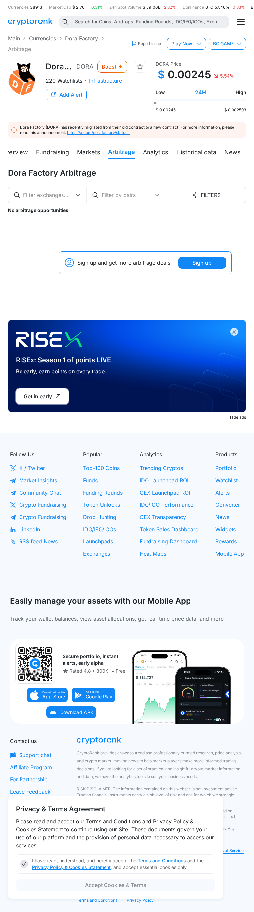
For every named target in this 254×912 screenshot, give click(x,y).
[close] (234, 332)
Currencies (42, 38)
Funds (90, 480)
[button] (47, 695)
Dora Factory (81, 38)
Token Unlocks (101, 504)
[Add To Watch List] (140, 67)
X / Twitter (32, 468)
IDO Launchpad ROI (164, 480)
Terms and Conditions (97, 900)
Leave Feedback (30, 791)
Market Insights (38, 480)
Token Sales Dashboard (169, 529)
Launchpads (98, 541)
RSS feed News (38, 541)
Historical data (196, 152)
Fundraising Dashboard (168, 541)
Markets (88, 152)
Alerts (222, 492)
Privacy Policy (140, 900)
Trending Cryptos (161, 468)
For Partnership (29, 779)
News (232, 152)
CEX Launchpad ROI (165, 492)
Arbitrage (121, 151)
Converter (227, 504)
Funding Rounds (103, 492)
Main (14, 38)
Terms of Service (228, 850)
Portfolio (226, 468)
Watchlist (226, 480)
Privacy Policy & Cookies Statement (71, 867)
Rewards (226, 541)
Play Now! (182, 43)
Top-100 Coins (101, 468)
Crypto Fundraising (42, 504)
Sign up (202, 262)
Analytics (155, 152)
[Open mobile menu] (240, 22)
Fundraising (52, 152)
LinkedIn (29, 529)
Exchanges (96, 553)
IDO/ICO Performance (166, 504)
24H (200, 92)
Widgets (225, 529)
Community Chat (40, 492)
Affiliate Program (31, 767)
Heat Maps (153, 553)
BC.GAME (223, 43)
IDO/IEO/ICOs (99, 529)
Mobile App (229, 553)
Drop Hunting (99, 517)
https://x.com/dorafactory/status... (98, 132)
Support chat (35, 755)
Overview (14, 152)
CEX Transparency (163, 517)
